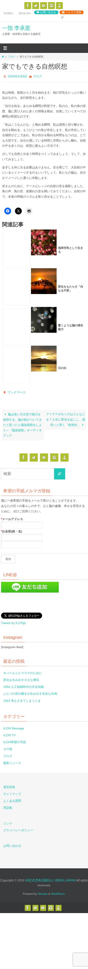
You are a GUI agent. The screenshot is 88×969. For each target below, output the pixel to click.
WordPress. (58, 891)
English (25, 13)
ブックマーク (17, 391)
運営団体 (9, 784)
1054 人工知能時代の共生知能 (23, 684)
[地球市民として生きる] (16, 248)
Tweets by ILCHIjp (13, 620)
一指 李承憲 (16, 28)
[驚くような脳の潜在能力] (16, 325)
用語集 (7, 805)
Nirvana (42, 891)
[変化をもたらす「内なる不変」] (16, 286)
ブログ (11, 56)
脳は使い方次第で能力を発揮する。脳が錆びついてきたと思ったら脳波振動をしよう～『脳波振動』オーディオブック (22, 423)
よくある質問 (12, 798)
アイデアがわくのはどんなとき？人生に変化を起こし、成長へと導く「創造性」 (65, 417)
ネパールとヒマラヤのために (22, 670)
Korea (8, 13)
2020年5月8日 (17, 76)
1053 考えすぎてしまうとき (22, 698)
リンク (7, 821)
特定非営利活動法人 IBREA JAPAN (50, 878)
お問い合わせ (48, 12)
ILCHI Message (13, 726)
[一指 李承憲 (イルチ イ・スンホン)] (51, 5)
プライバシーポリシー (18, 828)
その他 (7, 747)
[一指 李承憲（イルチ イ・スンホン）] (27, 5)
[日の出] (16, 364)
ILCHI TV (9, 733)
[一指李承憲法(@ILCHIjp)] (35, 5)
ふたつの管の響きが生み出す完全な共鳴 (30, 691)
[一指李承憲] (59, 5)
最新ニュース (12, 760)
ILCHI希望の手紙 (14, 740)
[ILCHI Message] (43, 5)
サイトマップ (12, 791)
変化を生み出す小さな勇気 (21, 677)
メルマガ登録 (73, 12)
